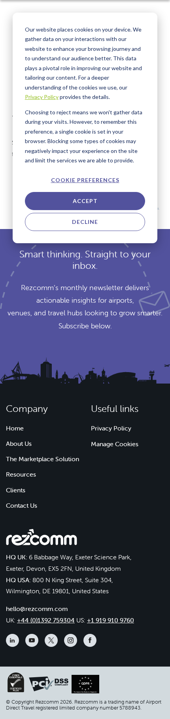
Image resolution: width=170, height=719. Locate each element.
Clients (15, 490)
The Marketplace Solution (42, 459)
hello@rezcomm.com (37, 609)
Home (15, 428)
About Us (19, 443)
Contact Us (21, 505)
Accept (85, 200)
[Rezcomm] (41, 540)
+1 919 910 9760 (110, 620)
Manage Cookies (114, 444)
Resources (21, 474)
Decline (85, 221)
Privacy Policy (42, 96)
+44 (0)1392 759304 (46, 620)
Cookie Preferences (85, 180)
